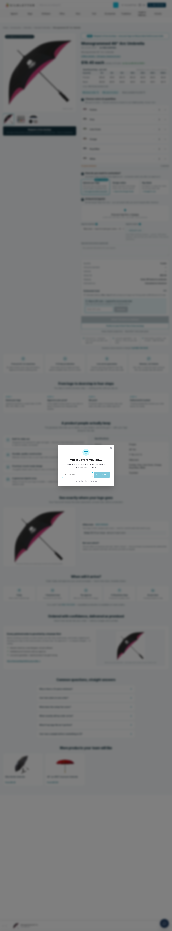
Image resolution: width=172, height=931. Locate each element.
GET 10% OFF (102, 475)
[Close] (111, 448)
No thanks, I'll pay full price (86, 481)
